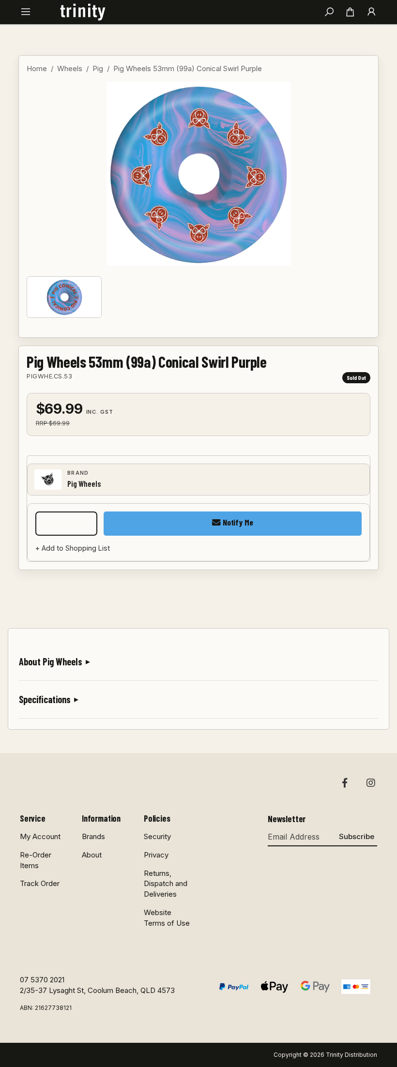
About (92, 854)
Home (37, 68)
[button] (25, 12)
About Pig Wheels (50, 661)
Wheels (69, 68)
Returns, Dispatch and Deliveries (165, 884)
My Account (40, 836)
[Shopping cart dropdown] (350, 12)
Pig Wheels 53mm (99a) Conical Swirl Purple (187, 68)
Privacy (156, 854)
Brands (93, 836)
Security (157, 836)
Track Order (40, 883)
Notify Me (237, 522)
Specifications (45, 699)
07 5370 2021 (42, 979)
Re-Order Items (35, 860)
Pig (97, 68)
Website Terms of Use (167, 918)
